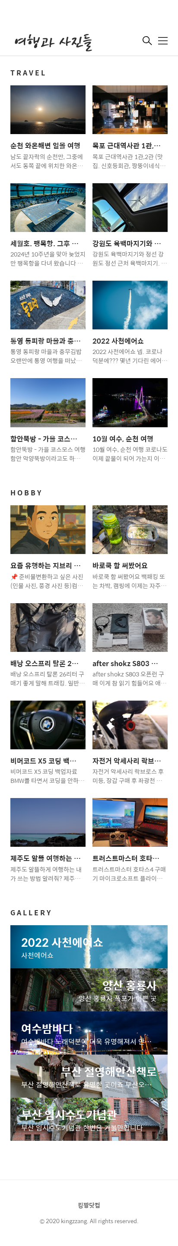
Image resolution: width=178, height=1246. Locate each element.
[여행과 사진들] (53, 41)
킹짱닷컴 (89, 1205)
